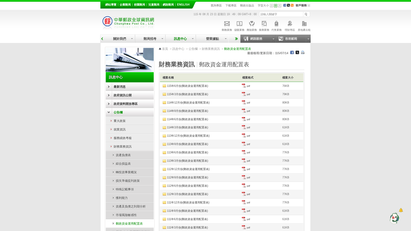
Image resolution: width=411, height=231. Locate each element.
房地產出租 (304, 29)
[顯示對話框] (401, 210)
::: (102, 4)
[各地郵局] (293, 39)
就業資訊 (120, 129)
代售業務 (276, 29)
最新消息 (120, 86)
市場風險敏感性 (126, 215)
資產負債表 (123, 155)
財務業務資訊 (123, 146)
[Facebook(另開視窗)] (284, 5)
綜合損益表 (123, 163)
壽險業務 (252, 29)
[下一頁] (235, 39)
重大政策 (120, 121)
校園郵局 (139, 4)
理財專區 (290, 29)
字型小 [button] (271, 5)
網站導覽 (110, 4)
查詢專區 (216, 5)
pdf (248, 86)
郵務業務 (227, 29)
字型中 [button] (275, 5)
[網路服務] (257, 39)
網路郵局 (168, 4)
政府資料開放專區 (126, 103)
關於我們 (119, 38)
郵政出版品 (247, 5)
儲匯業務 (239, 29)
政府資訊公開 (123, 95)
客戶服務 (304, 7)
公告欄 (118, 112)
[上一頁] (102, 39)
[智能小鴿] (394, 218)
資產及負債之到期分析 (131, 206)
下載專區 (231, 5)
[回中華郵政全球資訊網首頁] (128, 28)
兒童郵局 (153, 4)
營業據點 (212, 38)
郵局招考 (150, 38)
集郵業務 (264, 29)
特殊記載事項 (125, 189)
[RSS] (292, 5)
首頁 (165, 48)
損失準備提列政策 (128, 180)
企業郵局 (125, 4)
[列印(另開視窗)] (302, 53)
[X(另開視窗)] (288, 5)
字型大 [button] (279, 5)
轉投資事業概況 (126, 172)
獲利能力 (122, 198)
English (183, 4)
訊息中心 (180, 38)
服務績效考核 (123, 138)
